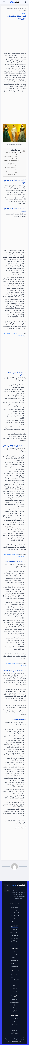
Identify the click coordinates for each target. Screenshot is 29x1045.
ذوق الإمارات (14, 985)
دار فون (14, 1021)
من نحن (7, 887)
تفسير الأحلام (14, 1033)
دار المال (14, 929)
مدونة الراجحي (14, 941)
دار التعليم (14, 999)
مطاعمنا (14, 982)
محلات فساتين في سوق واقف (11, 172)
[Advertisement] (14, 37)
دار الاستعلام (14, 910)
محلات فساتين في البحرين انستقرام (10, 161)
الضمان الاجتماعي (14, 913)
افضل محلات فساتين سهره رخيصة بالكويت (14, 555)
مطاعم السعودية (14, 977)
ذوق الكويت (14, 988)
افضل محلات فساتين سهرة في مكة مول (14, 334)
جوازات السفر (14, 966)
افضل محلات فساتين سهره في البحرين (13, 154)
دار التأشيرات (14, 960)
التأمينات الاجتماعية (14, 915)
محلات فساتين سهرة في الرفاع (11, 168)
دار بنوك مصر (14, 935)
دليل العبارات (14, 1008)
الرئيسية (24, 8)
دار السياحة (14, 954)
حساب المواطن (14, 907)
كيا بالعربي (14, 1027)
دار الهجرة (14, 957)
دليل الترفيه (14, 1010)
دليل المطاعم (14, 974)
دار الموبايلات (14, 1018)
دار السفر (14, 951)
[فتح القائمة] (4, 2)
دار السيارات (14, 1024)
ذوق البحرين (14, 991)
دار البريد (14, 918)
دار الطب (14, 1030)
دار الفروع (14, 921)
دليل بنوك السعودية (14, 932)
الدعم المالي (14, 944)
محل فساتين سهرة (12, 174)
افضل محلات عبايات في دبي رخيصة (15, 664)
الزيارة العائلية (14, 963)
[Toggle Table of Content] (23, 150)
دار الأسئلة (14, 1005)
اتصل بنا (7, 890)
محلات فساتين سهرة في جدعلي (11, 164)
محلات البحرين (17, 8)
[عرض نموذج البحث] (25, 2)
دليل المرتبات (14, 938)
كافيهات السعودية (14, 979)
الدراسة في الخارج (14, 1002)
